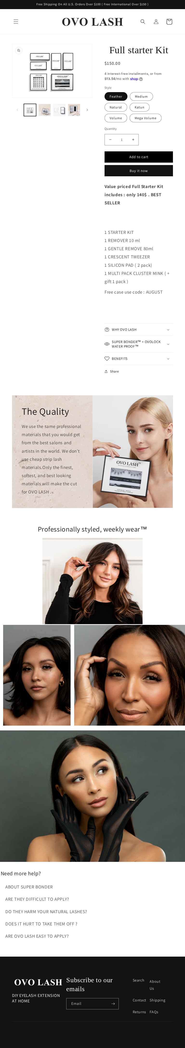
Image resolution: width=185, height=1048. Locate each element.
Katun (140, 107)
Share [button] (114, 371)
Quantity (111, 129)
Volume (116, 118)
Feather (116, 96)
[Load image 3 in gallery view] (59, 110)
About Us (155, 985)
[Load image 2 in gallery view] (45, 110)
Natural (116, 107)
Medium (141, 96)
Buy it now (139, 170)
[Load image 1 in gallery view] (30, 110)
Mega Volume (146, 118)
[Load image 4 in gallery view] (74, 110)
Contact (139, 1000)
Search (139, 980)
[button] (15, 21)
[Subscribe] (113, 1003)
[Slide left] (17, 110)
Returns (139, 1011)
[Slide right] (87, 110)
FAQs (154, 1011)
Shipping (157, 1000)
